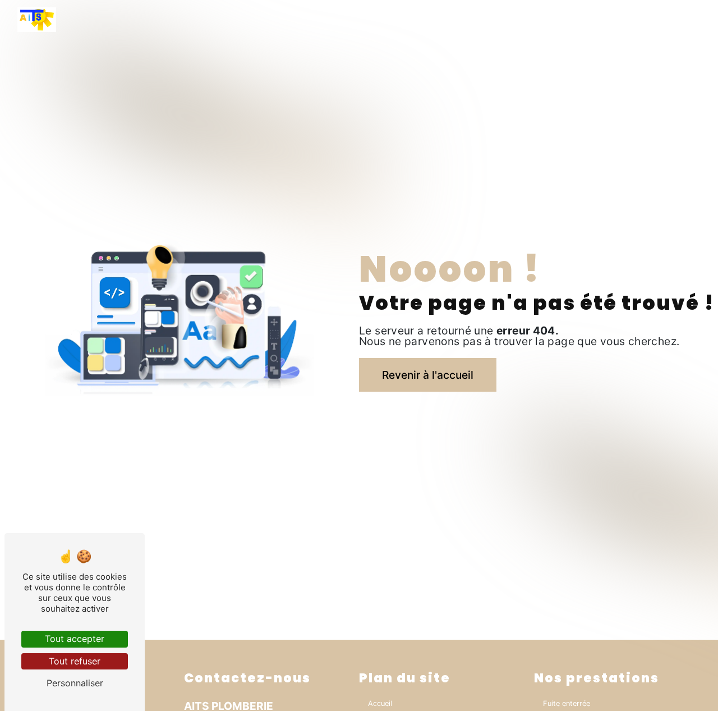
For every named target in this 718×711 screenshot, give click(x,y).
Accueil (402, 19)
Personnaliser (75, 683)
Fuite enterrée (566, 703)
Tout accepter (74, 638)
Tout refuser (74, 661)
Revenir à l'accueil (427, 375)
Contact (686, 19)
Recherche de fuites (517, 19)
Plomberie (449, 19)
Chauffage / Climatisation (611, 19)
